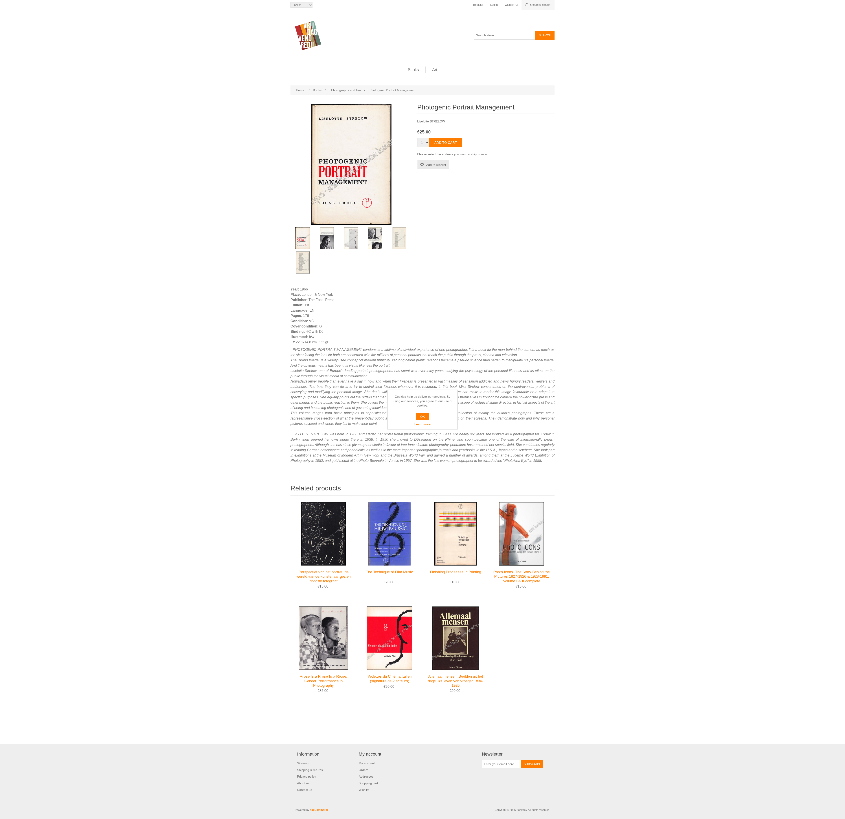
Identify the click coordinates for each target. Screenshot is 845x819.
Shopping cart (368, 783)
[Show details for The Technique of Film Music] (389, 534)
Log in (494, 4)
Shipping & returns (310, 770)
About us (303, 783)
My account (367, 763)
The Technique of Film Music (389, 572)
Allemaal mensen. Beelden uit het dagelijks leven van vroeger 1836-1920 (455, 681)
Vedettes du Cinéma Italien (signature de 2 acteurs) (389, 678)
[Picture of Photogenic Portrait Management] (303, 238)
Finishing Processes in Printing (455, 572)
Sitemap (303, 763)
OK (422, 416)
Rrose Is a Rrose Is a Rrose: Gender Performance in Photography (323, 681)
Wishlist (364, 789)
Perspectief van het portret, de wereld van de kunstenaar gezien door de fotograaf (323, 576)
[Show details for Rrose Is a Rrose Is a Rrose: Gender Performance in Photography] (323, 638)
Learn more (422, 424)
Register (478, 4)
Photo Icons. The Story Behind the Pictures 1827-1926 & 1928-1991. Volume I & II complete (521, 576)
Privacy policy (306, 776)
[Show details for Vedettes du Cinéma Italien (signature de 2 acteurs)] (389, 638)
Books (413, 70)
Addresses (366, 776)
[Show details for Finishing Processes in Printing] (455, 534)
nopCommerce (319, 810)
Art (434, 70)
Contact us (304, 789)
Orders (363, 770)
